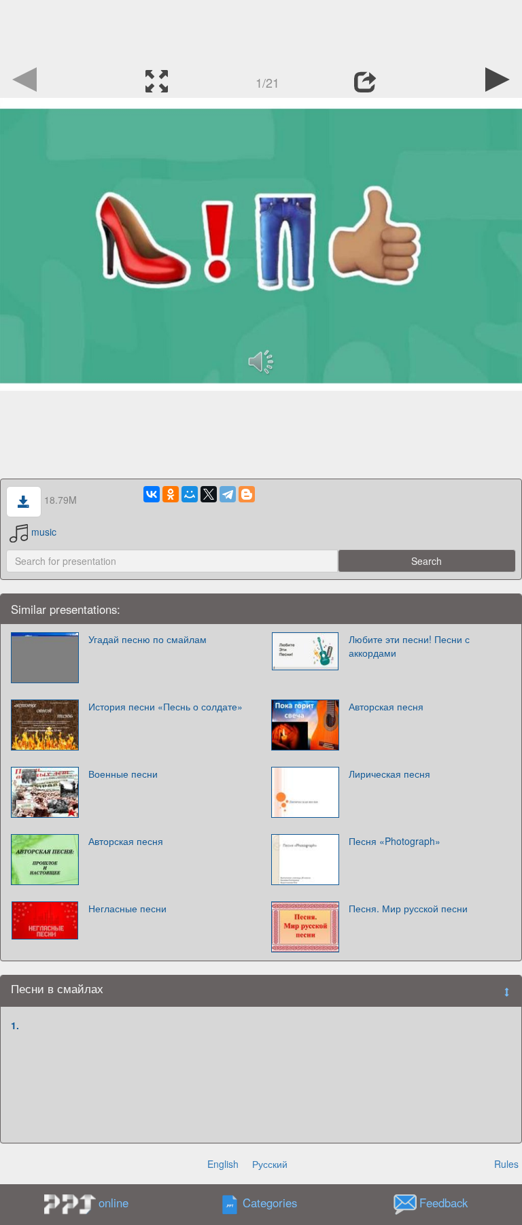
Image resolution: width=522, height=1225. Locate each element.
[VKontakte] (151, 494)
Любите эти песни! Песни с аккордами (409, 645)
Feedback (443, 1202)
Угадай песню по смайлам (147, 639)
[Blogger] (247, 494)
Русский (270, 1164)
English (223, 1164)
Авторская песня (386, 706)
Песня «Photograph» (394, 841)
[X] (209, 494)
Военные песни (123, 773)
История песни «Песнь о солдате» (165, 706)
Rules (506, 1164)
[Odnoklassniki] (170, 494)
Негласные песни (127, 908)
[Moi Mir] (189, 494)
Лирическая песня (389, 773)
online (113, 1202)
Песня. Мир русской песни (408, 908)
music (43, 531)
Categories (270, 1202)
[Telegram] (228, 494)
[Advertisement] (261, 30)
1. (15, 1025)
